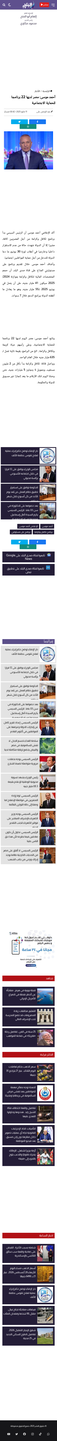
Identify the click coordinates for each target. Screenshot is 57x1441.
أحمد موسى (47, 526)
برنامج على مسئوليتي (20, 532)
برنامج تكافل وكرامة (43, 532)
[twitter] (19, 121)
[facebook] (37, 121)
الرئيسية (46, 91)
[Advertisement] (28, 58)
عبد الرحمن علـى (43, 111)
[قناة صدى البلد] (28, 5)
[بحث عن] (4, 6)
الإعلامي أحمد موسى (28, 526)
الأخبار (37, 91)
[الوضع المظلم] (9, 6)
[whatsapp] (28, 126)
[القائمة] (53, 6)
